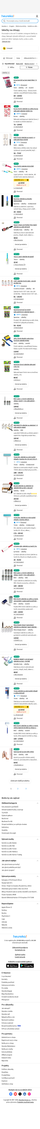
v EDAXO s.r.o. (18, 640)
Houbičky (5, 830)
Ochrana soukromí (7, 1023)
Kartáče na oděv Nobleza (10, 852)
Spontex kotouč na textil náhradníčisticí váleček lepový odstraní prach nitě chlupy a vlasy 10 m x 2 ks (26, 313)
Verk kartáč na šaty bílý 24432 (24, 752)
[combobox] (20, 21)
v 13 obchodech (19, 299)
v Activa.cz (17, 380)
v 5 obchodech (18, 98)
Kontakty (4, 979)
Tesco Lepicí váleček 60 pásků (24, 257)
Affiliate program (7, 1055)
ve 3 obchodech (19, 562)
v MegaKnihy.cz (18, 409)
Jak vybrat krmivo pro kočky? (11, 864)
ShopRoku (5, 1072)
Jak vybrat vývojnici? (8, 870)
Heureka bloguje (7, 991)
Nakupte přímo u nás (8, 1017)
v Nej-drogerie (18, 240)
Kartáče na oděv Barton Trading (12, 855)
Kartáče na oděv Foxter (9, 849)
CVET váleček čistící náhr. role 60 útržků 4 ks (25, 282)
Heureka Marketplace (8, 1046)
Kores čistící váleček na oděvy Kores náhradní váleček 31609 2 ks (26, 110)
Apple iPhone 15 (7, 907)
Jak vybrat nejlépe (9, 860)
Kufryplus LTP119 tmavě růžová (12, 880)
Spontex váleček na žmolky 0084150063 (23, 200)
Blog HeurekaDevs (8, 994)
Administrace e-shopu (9, 1037)
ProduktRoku (6, 1075)
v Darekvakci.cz (18, 765)
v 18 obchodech (19, 536)
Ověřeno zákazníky (8, 1069)
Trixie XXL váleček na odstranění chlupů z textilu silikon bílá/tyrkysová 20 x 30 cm (24, 520)
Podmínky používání (8, 982)
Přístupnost (5, 1000)
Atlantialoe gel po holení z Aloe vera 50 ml (15, 889)
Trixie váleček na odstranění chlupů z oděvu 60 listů (25, 692)
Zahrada (4, 922)
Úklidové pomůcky (21, 26)
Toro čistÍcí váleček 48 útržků (24, 166)
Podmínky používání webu (25, 1102)
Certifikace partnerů (8, 1078)
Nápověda (5, 1061)
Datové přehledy (7, 1052)
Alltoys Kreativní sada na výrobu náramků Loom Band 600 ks (20, 892)
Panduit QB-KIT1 (7, 883)
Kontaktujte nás (20, 950)
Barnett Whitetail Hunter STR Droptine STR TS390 (18, 898)
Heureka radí (6, 1014)
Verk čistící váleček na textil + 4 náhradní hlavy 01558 (24, 139)
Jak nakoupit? (6, 1008)
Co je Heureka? (6, 976)
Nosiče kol (5, 818)
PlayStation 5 (6, 916)
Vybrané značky (8, 839)
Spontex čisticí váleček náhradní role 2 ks (24, 366)
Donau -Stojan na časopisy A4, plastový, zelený (16, 886)
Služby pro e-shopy (8, 1043)
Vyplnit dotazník (20, 957)
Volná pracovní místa (8, 985)
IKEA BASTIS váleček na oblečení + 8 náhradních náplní (26, 426)
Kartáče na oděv (32, 26)
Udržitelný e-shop (7, 1084)
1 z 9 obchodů (18, 188)
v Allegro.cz (17, 441)
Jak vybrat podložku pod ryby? (11, 867)
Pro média (5, 988)
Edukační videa (6, 1058)
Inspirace (4, 1081)
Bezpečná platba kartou (9, 1026)
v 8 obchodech (18, 328)
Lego (3, 919)
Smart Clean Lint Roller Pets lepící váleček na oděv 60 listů (25, 226)
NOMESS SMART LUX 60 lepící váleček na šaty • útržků (23, 660)
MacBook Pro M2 (7, 821)
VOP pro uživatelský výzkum (10, 1029)
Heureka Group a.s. (25, 1100)
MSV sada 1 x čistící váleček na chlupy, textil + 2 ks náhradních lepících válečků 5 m (24, 401)
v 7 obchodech (18, 214)
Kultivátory (5, 827)
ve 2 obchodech (19, 354)
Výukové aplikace (7, 816)
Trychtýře (5, 813)
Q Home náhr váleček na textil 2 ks (25, 546)
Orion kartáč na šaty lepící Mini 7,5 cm (25, 81)
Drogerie (11, 26)
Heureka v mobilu (7, 1011)
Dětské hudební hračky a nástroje (12, 810)
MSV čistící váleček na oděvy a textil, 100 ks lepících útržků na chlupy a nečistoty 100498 (26, 728)
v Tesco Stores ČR (19, 265)
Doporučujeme (7, 903)
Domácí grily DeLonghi (9, 833)
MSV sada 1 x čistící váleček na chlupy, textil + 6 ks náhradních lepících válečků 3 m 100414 (24, 575)
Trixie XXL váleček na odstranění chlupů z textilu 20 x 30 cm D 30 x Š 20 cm (25, 459)
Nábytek (4, 925)
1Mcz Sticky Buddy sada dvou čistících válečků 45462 (24, 339)
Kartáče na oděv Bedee (9, 843)
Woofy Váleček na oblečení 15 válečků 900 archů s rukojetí (23, 487)
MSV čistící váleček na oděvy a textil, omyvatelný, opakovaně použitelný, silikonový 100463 (26, 601)
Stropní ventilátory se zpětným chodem (14, 824)
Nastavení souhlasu (8, 1020)
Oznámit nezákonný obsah (10, 997)
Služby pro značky (7, 1049)
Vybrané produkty (9, 876)
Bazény (4, 913)
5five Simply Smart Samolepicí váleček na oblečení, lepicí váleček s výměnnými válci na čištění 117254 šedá (26, 628)
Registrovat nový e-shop (9, 1040)
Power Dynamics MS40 (9, 895)
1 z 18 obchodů (18, 715)
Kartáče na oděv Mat (8, 846)
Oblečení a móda (7, 928)
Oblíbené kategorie (9, 803)
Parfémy (4, 910)
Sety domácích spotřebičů (10, 807)
